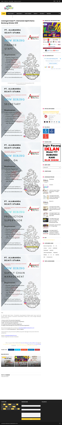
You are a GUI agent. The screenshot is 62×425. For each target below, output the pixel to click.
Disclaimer (11, 1)
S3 (53, 254)
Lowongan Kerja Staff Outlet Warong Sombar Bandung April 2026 (54, 197)
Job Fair (49, 248)
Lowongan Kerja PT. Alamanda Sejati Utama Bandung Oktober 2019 (15, 344)
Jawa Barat (19, 13)
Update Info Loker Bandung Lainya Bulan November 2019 (27, 345)
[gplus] (60, 1)
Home (2, 1)
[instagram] (54, 1)
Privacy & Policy (17, 1)
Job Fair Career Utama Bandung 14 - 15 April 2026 (34, 363)
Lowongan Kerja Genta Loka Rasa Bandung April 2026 (7, 363)
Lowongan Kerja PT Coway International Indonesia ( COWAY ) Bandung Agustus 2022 (54, 232)
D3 (14, 25)
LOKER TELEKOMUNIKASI (48, 252)
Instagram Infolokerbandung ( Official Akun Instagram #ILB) (51, 112)
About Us (6, 1)
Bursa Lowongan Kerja (48, 245)
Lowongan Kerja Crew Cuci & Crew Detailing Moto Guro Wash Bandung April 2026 (54, 220)
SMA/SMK (49, 13)
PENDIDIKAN (55, 252)
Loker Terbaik (28, 13)
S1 (19, 25)
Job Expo (45, 248)
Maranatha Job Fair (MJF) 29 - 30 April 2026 (21, 363)
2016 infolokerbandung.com (12, 423)
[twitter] (58, 1)
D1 (53, 245)
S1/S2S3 (35, 13)
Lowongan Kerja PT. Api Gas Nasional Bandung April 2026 (54, 214)
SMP (44, 257)
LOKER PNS (51, 250)
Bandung (12, 25)
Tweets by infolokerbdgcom (49, 239)
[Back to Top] (60, 423)
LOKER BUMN (46, 250)
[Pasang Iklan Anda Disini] (52, 161)
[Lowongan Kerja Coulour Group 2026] (52, 52)
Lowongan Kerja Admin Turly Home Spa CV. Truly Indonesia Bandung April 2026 (54, 208)
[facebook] (56, 1)
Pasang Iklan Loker (6, 16)
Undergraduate (49, 257)
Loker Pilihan (10, 13)
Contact (51, 184)
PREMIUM (17, 25)
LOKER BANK (55, 248)
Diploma (42, 13)
